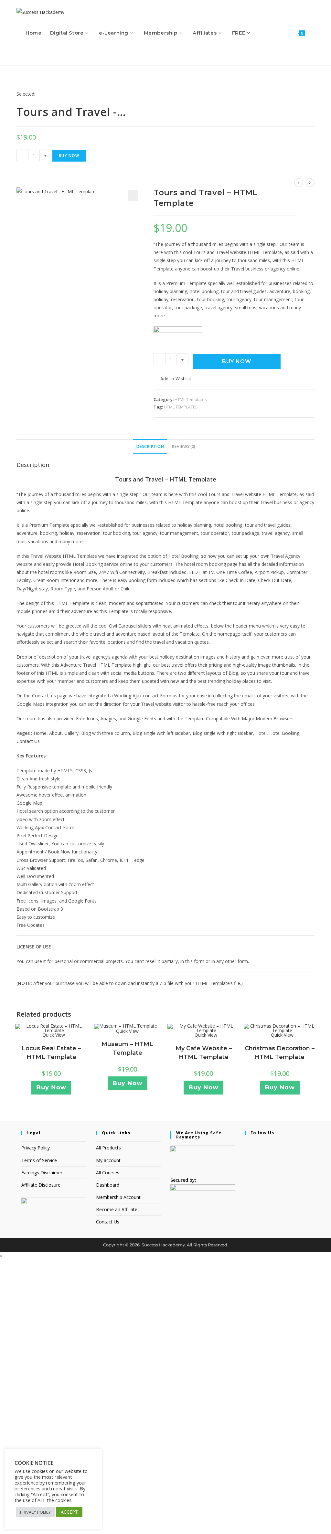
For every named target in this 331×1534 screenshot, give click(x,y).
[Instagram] (246, 1162)
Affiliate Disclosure (40, 1185)
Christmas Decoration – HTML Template (280, 1053)
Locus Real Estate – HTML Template (51, 1053)
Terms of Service (39, 1160)
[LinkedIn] (246, 1170)
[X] (246, 1145)
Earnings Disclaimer (41, 1172)
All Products (108, 1148)
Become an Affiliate (116, 1209)
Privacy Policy (35, 1148)
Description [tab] (150, 446)
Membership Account (118, 1197)
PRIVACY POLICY (35, 1512)
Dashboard (107, 1185)
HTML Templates (191, 399)
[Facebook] (246, 1154)
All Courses (107, 1172)
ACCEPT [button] (69, 1512)
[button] (133, 195)
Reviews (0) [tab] (183, 446)
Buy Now (69, 155)
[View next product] (310, 182)
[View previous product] (298, 182)
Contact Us (107, 1222)
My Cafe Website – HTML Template (204, 1053)
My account (108, 1160)
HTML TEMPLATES (181, 407)
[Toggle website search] (27, 53)
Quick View (53, 1035)
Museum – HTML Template (127, 1048)
